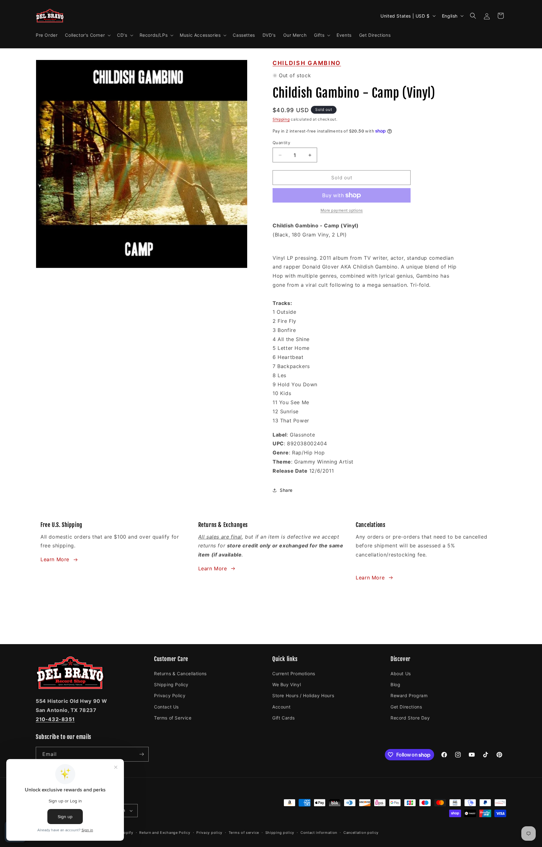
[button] (87, 35)
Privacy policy (209, 832)
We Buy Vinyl (286, 684)
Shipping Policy (171, 684)
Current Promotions (293, 673)
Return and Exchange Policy (164, 832)
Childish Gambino (307, 63)
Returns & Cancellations (180, 673)
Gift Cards (283, 717)
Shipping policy (280, 832)
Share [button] (286, 490)
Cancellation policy (361, 832)
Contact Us (166, 706)
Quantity (281, 142)
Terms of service (244, 832)
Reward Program (409, 695)
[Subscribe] (141, 754)
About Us (401, 673)
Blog (395, 684)
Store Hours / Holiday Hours (303, 695)
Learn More (54, 559)
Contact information (318, 832)
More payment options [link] (342, 210)
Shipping (281, 119)
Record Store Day (410, 717)
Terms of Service (173, 717)
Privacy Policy (169, 695)
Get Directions (406, 706)
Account (281, 706)
